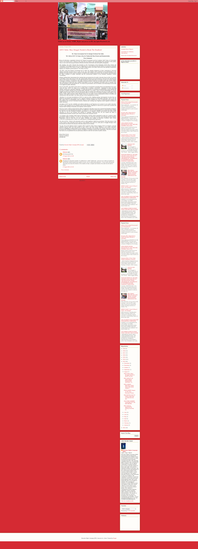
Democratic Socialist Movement (129, 55)
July (125, 412)
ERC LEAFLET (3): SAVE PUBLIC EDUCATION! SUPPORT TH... (128, 380)
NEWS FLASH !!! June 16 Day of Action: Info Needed (129, 186)
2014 (124, 359)
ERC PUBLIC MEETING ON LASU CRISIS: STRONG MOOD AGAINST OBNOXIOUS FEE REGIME (129, 173)
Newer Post (62, 176)
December (127, 363)
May (125, 416)
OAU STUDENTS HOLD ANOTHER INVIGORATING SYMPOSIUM (129, 197)
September (127, 369)
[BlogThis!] (89, 145)
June (125, 414)
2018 (124, 350)
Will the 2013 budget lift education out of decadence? (129, 102)
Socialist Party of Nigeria (127, 49)
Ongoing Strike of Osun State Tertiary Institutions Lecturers (128, 135)
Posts (124, 85)
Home (88, 176)
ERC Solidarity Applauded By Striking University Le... (129, 407)
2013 (124, 361)
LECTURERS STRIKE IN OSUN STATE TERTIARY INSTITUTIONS (129, 209)
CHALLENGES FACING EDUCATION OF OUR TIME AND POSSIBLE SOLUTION (129, 124)
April (125, 418)
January (126, 425)
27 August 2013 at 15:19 (68, 167)
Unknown (65, 152)
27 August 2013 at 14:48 (68, 156)
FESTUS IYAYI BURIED (131, 144)
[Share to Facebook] (92, 145)
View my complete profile (127, 501)
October (126, 367)
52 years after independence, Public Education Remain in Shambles (128, 114)
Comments (126, 88)
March (126, 421)
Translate (132, 510)
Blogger (114, 538)
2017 (124, 353)
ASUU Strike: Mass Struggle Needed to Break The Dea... (129, 375)
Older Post (113, 176)
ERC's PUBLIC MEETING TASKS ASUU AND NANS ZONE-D (129, 386)
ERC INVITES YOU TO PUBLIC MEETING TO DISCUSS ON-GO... (129, 397)
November (127, 365)
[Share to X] (90, 145)
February (126, 423)
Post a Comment (65, 169)
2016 (124, 355)
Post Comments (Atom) (91, 180)
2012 (124, 427)
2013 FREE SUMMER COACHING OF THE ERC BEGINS (129, 402)
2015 (124, 357)
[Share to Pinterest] (93, 145)
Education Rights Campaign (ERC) (130, 451)
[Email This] (87, 145)
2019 (124, 348)
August (126, 371)
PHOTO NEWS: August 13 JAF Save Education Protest (129, 392)
